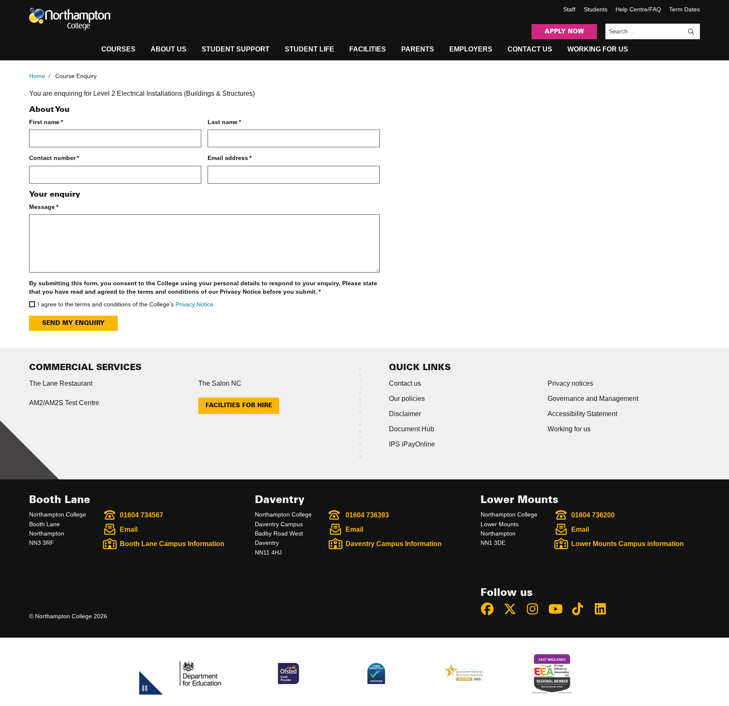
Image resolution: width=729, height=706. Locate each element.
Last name (224, 122)
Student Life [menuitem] (309, 49)
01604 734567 (141, 515)
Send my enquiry (73, 323)
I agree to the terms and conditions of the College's (126, 304)
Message (43, 206)
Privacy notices (570, 383)
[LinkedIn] (604, 609)
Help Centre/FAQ (638, 9)
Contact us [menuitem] (530, 49)
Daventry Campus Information (394, 543)
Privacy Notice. (195, 304)
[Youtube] (559, 609)
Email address (229, 157)
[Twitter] (513, 609)
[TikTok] (581, 609)
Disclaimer (405, 413)
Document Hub (411, 429)
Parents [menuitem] (417, 49)
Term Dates (684, 9)
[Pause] (144, 689)
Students (596, 9)
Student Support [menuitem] (236, 49)
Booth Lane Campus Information (172, 543)
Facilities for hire (238, 405)
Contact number (54, 157)
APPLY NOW (564, 32)
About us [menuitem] (168, 49)
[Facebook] (491, 609)
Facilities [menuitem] (367, 49)
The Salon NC (219, 383)
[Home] (69, 19)
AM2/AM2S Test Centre (64, 402)
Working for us (569, 429)
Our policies (407, 398)
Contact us (405, 383)
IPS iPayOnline (412, 444)
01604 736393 (367, 515)
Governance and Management (593, 398)
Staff (569, 9)
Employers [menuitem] (470, 49)
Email (129, 529)
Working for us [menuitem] (597, 49)
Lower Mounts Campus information (627, 543)
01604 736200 (593, 515)
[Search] (691, 31)
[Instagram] (536, 609)
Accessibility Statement (582, 413)
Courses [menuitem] (118, 49)
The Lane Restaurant (60, 383)
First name (46, 122)
